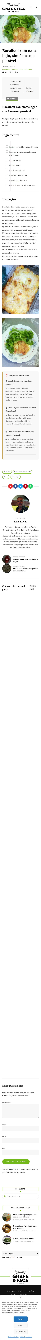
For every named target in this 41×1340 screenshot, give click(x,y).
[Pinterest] (25, 486)
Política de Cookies (13, 1337)
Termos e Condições (25, 1291)
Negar (20, 1325)
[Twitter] (20, 486)
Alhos (11, 160)
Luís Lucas (20, 521)
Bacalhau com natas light (23, 472)
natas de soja (13, 180)
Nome (4, 1124)
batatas (12, 147)
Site (3, 1149)
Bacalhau (6, 69)
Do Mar (15, 69)
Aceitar (20, 1319)
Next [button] (31, 589)
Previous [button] (33, 586)
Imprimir (13, 98)
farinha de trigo (14, 185)
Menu (36, 7)
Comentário (6, 1102)
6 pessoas (29, 91)
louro (11, 165)
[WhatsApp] (30, 486)
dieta (6, 477)
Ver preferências (20, 1332)
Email (4, 1136)
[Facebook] (15, 486)
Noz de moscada (15, 170)
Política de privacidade (26, 1337)
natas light (16, 477)
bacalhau (12, 152)
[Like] (10, 486)
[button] (20, 1298)
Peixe (21, 69)
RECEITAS (28, 69)
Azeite (11, 175)
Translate (19, 1257)
